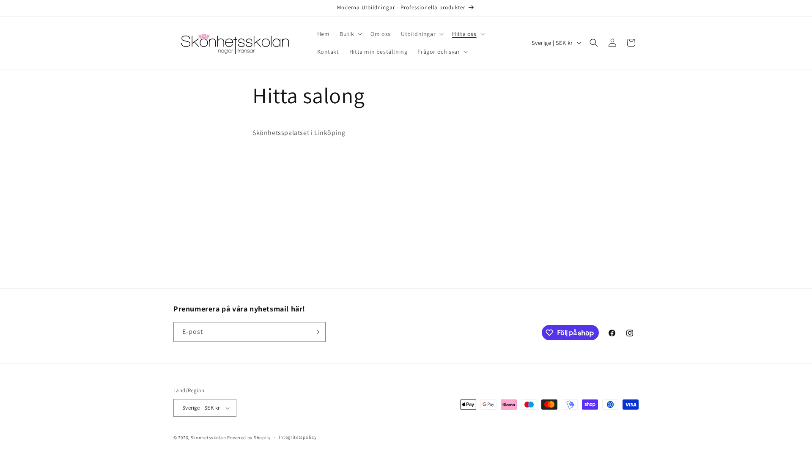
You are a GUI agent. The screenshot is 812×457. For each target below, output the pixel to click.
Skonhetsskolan (208, 437)
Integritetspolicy (297, 437)
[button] (350, 34)
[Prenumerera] (316, 332)
